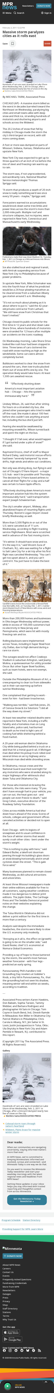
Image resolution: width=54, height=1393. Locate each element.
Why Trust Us (9, 1319)
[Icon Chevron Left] (5, 1079)
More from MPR (11, 1286)
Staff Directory (10, 1308)
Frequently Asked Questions (17, 1279)
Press (5, 1297)
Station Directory (31, 1220)
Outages (7, 1293)
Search (20, 13)
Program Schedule (11, 1220)
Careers (7, 1268)
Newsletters (9, 1290)
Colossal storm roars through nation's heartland (20, 1124)
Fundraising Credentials (15, 1283)
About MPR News (11, 1264)
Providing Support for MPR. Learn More (22, 1229)
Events (6, 1275)
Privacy (6, 1301)
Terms (6, 1315)
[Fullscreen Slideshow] (5, 1059)
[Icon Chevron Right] (48, 1079)
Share (47, 43)
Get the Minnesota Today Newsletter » (27, 1200)
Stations (7, 1312)
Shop (5, 1304)
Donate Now (43, 6)
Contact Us (8, 1272)
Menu (8, 13)
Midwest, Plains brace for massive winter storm (22, 1131)
